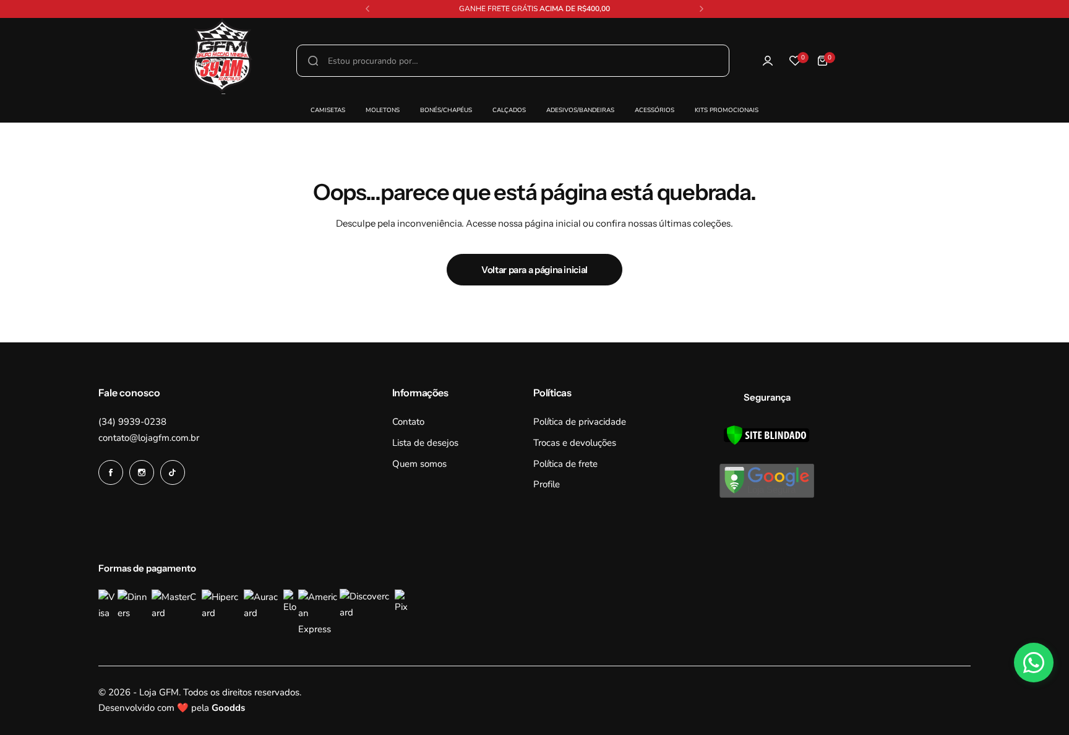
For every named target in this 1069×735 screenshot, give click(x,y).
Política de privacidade (579, 421)
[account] (767, 60)
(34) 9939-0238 (132, 421)
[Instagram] (141, 472)
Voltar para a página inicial (534, 270)
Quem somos (419, 464)
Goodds (228, 708)
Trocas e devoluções (574, 443)
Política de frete (565, 464)
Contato (408, 421)
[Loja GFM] (36, 61)
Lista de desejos (425, 443)
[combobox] (512, 61)
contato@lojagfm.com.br (148, 438)
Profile (546, 484)
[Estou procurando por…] (313, 61)
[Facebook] (110, 472)
